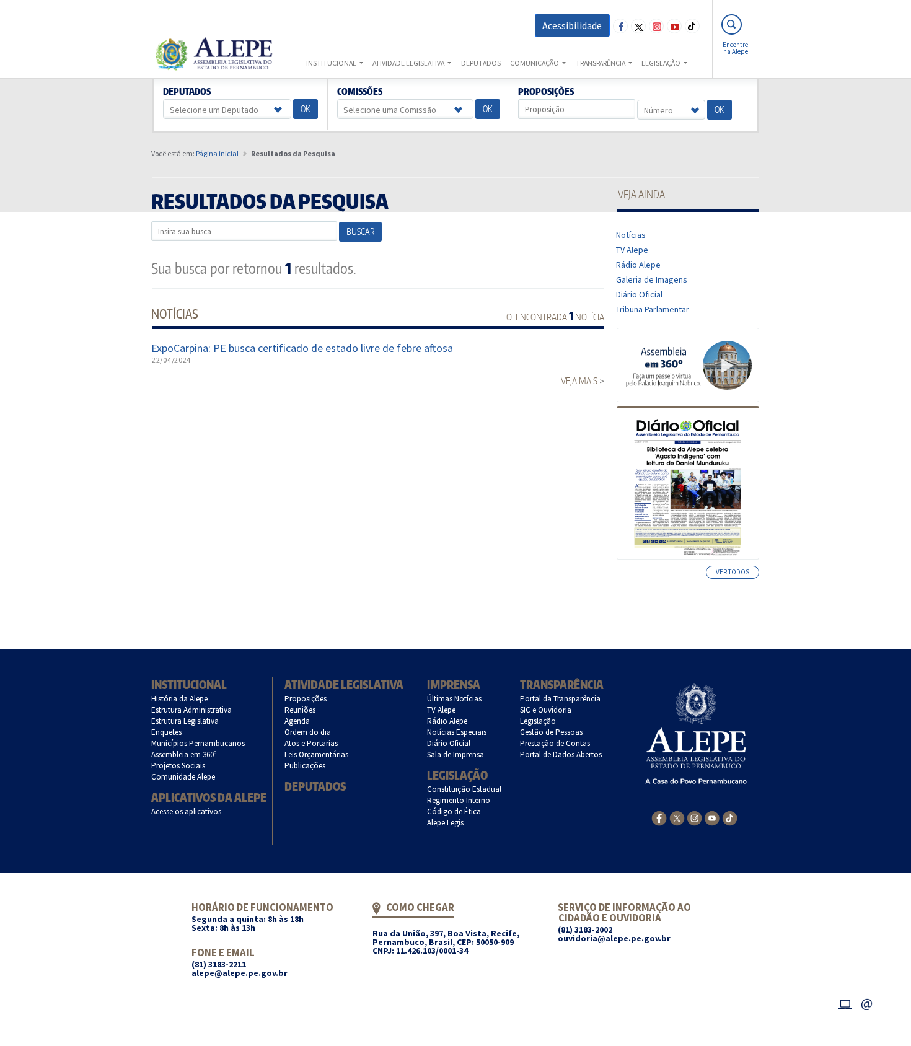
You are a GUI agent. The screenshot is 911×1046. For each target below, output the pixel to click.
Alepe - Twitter (638, 26)
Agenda (297, 721)
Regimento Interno (459, 800)
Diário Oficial (639, 294)
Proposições (546, 91)
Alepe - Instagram (656, 26)
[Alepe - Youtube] (712, 817)
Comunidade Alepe (183, 777)
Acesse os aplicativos (186, 811)
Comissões (359, 91)
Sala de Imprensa (456, 754)
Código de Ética (454, 811)
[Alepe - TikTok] (729, 817)
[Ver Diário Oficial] (687, 482)
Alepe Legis (446, 823)
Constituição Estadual (464, 789)
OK (305, 108)
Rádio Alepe (639, 264)
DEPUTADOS (481, 63)
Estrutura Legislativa (185, 721)
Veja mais (579, 381)
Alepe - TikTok (692, 26)
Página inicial (217, 153)
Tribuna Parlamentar (653, 309)
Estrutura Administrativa (192, 710)
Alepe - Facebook (620, 26)
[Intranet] (844, 1002)
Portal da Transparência (561, 699)
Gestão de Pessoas (552, 732)
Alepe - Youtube (674, 26)
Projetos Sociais (178, 766)
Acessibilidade (572, 25)
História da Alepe (180, 699)
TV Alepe (632, 249)
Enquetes (167, 732)
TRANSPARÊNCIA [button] (601, 63)
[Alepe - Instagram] (694, 817)
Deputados (187, 91)
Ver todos (732, 572)
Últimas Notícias (455, 699)
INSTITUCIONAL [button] (332, 63)
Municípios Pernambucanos (198, 743)
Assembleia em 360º (184, 754)
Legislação (457, 775)
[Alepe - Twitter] (677, 817)
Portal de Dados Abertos (561, 754)
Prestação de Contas (555, 743)
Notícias (631, 235)
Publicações (305, 766)
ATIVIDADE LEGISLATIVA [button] (409, 63)
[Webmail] (867, 1002)
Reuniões (300, 710)
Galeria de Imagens (652, 279)
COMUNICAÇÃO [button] (535, 63)
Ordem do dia (308, 732)
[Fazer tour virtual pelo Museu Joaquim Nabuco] (688, 364)
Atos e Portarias (311, 743)
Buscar (360, 231)
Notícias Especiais (457, 732)
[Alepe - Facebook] (659, 817)
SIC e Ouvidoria (546, 710)
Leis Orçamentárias (316, 754)
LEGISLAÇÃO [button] (661, 63)
